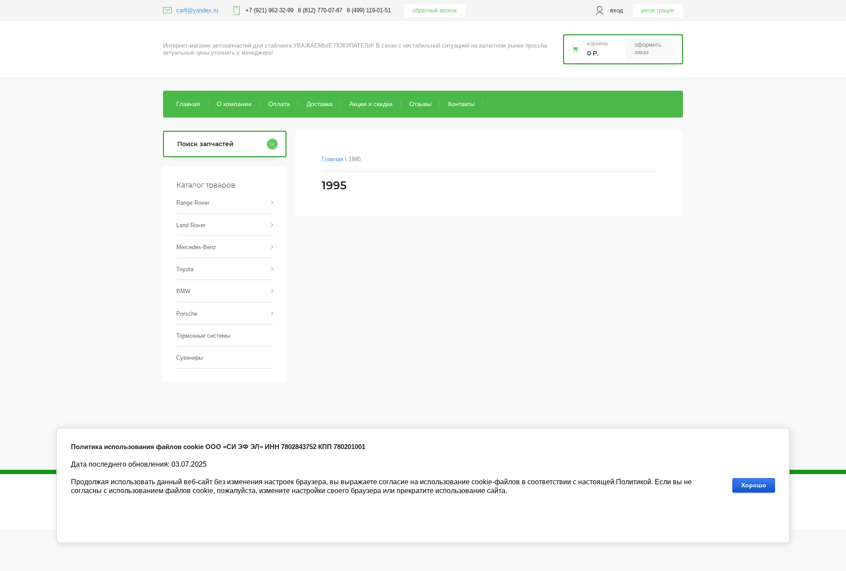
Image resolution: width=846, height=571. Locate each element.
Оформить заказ (647, 48)
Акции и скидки (371, 103)
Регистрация (658, 10)
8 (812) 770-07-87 (320, 10)
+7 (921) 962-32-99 (269, 10)
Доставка (320, 103)
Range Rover (192, 202)
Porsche (186, 313)
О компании (234, 103)
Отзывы (420, 103)
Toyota (184, 269)
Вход (616, 10)
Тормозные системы (203, 335)
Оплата (279, 103)
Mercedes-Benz (196, 247)
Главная (188, 103)
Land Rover (190, 225)
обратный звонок (434, 10)
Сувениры (189, 357)
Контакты (461, 103)
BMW (183, 291)
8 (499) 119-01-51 (369, 10)
